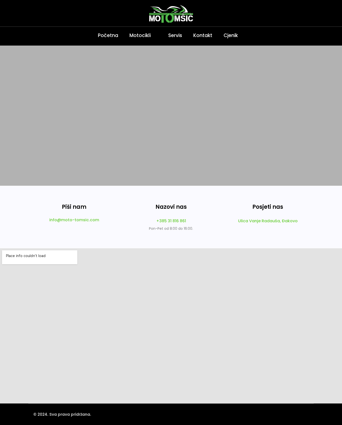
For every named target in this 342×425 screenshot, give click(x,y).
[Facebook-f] (44, 35)
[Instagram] (33, 35)
